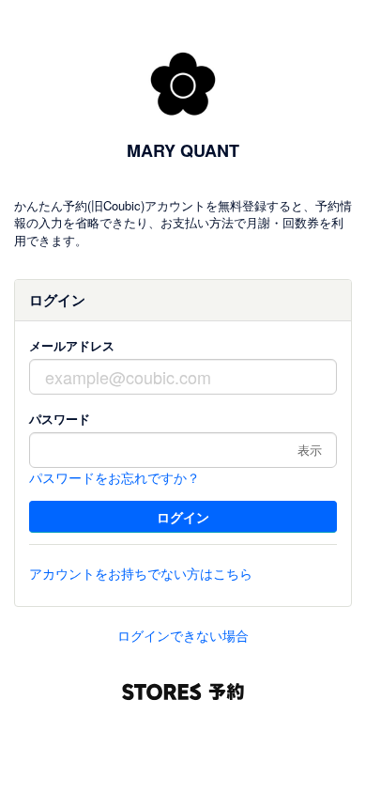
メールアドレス (71, 345)
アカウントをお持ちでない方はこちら (140, 573)
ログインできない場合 (183, 635)
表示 (309, 450)
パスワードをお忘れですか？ (114, 477)
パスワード (59, 419)
